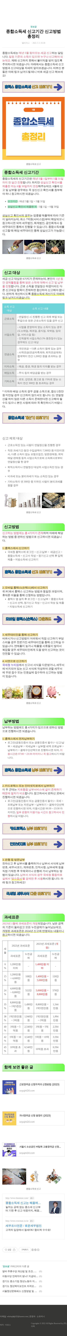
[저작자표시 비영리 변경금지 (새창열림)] (35, 1250)
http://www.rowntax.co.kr (17, 1221)
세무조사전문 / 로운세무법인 (24, 1225)
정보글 (34, 26)
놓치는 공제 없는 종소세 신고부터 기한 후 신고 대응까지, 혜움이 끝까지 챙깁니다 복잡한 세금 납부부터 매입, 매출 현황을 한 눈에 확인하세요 (24, 1209)
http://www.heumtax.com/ (17, 1198)
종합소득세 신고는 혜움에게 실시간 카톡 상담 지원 (23, 1203)
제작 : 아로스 (5, 1325)
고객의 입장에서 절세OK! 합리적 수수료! (28, 1230)
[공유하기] (14, 1249)
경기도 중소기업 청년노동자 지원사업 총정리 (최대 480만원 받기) (20, 1281)
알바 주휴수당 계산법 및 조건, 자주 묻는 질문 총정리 (20, 1271)
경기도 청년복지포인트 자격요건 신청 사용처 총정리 (20, 1286)
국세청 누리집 (10, 664)
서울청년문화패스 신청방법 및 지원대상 (20, 1291)
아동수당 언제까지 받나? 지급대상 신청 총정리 (20, 1276)
